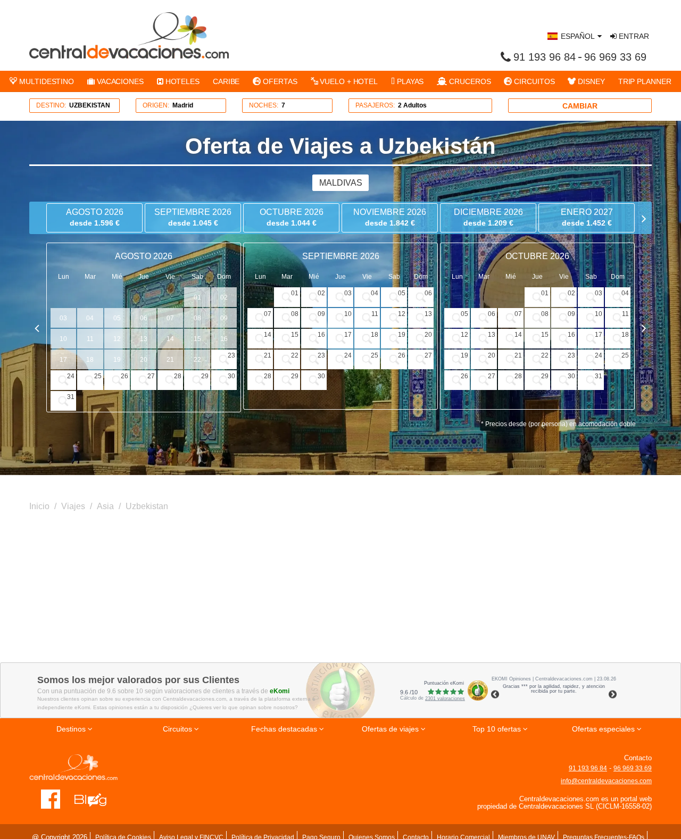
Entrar (633, 36)
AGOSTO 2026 (94, 217)
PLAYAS (409, 81)
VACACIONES (119, 81)
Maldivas (340, 182)
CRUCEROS (469, 81)
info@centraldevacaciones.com (606, 781)
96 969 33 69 (615, 57)
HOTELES (181, 81)
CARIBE (226, 81)
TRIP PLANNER (644, 81)
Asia (105, 506)
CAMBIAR (579, 106)
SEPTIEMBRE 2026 (192, 217)
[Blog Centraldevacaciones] (96, 798)
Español (578, 36)
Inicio (39, 506)
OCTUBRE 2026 (291, 217)
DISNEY (590, 81)
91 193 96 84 (544, 57)
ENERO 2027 (587, 217)
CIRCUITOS (533, 81)
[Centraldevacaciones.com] (129, 35)
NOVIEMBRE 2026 (389, 217)
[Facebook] (50, 798)
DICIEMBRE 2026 (488, 217)
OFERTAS (279, 81)
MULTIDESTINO (45, 81)
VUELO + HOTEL (348, 81)
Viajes (73, 506)
